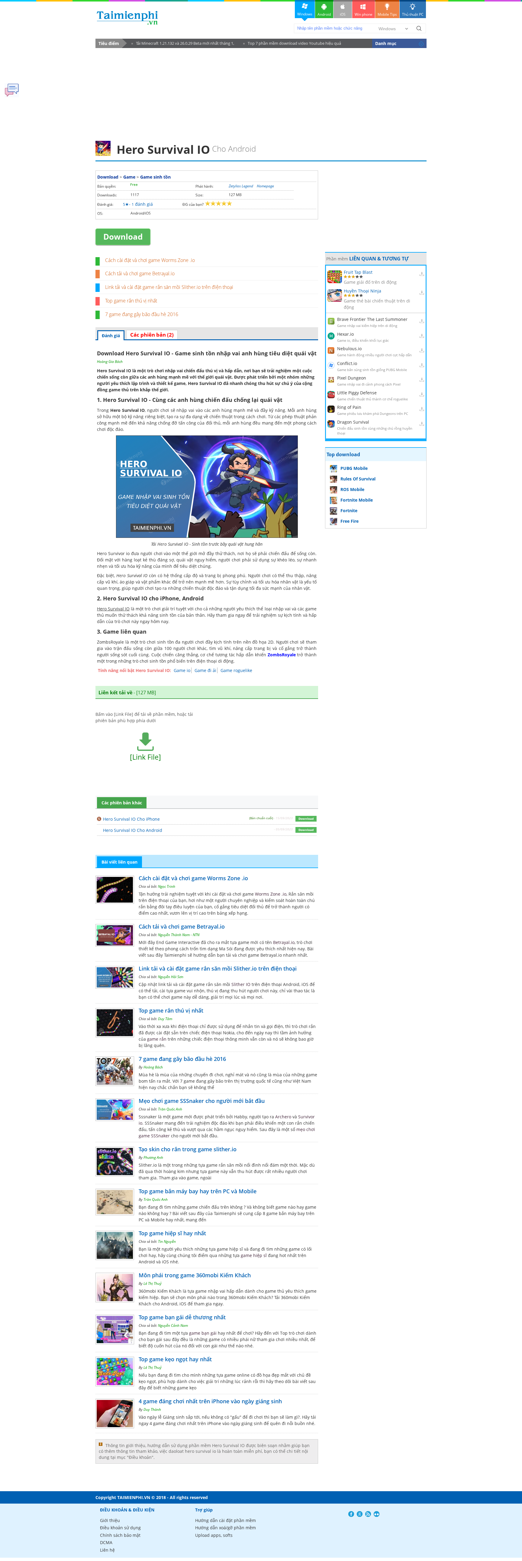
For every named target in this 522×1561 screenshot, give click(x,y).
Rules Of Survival (357, 479)
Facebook (351, 1514)
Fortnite (348, 510)
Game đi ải (205, 670)
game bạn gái (203, 1333)
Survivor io (119, 553)
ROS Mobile (352, 489)
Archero (283, 1117)
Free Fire (349, 521)
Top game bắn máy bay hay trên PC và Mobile (197, 1191)
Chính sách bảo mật (120, 1535)
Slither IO (240, 984)
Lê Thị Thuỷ (152, 1283)
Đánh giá (111, 335)
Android (324, 14)
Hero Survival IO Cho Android (132, 830)
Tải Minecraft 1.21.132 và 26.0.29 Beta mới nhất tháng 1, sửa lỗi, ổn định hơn (182, 44)
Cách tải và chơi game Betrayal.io (140, 273)
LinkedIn (376, 1514)
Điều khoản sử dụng (120, 1527)
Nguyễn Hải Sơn (170, 976)
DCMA (106, 1542)
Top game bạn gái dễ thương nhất (182, 1317)
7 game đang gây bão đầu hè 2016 (141, 314)
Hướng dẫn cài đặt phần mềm (225, 1520)
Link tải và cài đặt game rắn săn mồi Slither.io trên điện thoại (169, 287)
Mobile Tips (387, 14)
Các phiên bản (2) (152, 334)
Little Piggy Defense (357, 393)
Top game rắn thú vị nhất (131, 300)
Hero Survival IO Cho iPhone (131, 819)
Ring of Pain (349, 407)
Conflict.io (347, 363)
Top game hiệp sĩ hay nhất (172, 1233)
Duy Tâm (165, 1018)
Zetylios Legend (241, 186)
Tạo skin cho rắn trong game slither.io (188, 1149)
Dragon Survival (353, 422)
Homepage (265, 186)
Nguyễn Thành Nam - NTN (178, 934)
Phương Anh (153, 1157)
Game (129, 177)
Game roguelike (236, 670)
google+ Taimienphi (359, 1514)
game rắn (156, 1039)
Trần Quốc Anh (170, 1109)
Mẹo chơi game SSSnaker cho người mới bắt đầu (202, 1100)
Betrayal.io (284, 942)
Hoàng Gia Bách (110, 361)
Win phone (363, 14)
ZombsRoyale (282, 655)
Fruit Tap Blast (358, 272)
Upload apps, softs (214, 1535)
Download (107, 177)
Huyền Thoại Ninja (362, 291)
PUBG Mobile (354, 468)
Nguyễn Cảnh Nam (173, 1325)
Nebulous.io (349, 348)
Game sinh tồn (155, 177)
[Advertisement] (261, 92)
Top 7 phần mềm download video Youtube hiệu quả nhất (292, 44)
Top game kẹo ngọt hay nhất (175, 1359)
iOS (343, 14)
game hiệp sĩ (254, 1255)
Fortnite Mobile (356, 500)
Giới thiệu (110, 1520)
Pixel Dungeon (351, 378)
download (127, 18)
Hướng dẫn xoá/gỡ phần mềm (225, 1527)
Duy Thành (152, 1409)
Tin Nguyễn (167, 1241)
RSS (368, 1514)
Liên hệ (107, 1550)
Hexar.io (345, 334)
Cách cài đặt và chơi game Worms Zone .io (150, 260)
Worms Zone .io (270, 894)
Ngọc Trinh (166, 886)
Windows (304, 14)
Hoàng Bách (153, 1067)
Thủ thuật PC (413, 14)
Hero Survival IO (205, 383)
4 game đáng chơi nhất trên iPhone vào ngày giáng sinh (210, 1401)
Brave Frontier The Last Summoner (372, 319)
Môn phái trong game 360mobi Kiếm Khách (195, 1275)
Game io (182, 670)
